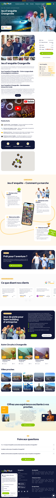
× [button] (16, 474)
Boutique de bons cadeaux (22, 473)
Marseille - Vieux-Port (41, 471)
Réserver (34, 335)
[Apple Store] (21, 484)
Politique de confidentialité (50, 497)
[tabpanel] (8, 144)
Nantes (33, 472)
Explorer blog (20, 475)
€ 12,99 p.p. (47, 53)
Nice (53, 471)
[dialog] (9, 485)
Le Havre (36, 481)
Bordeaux (46, 472)
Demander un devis (46, 335)
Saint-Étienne (41, 481)
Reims (33, 481)
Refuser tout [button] (13, 493)
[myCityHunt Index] (7, 4)
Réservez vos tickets (16, 265)
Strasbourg (37, 472)
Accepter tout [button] (5, 493)
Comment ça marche (19, 3)
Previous (26, 300)
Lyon (46, 471)
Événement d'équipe (40, 3)
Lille (49, 472)
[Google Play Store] (21, 487)
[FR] (53, 4)
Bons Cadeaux (29, 424)
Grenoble (49, 481)
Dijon (53, 481)
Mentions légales (42, 497)
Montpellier (42, 472)
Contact (19, 478)
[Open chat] (53, 495)
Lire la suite (18, 95)
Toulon (45, 481)
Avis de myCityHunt (21, 476)
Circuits (32, 3)
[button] (9, 495)
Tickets (19, 472)
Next (30, 300)
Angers (36, 482)
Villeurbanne (40, 482)
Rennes (52, 472)
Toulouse (49, 471)
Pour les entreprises (46, 57)
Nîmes (33, 482)
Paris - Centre (34, 471)
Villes (27, 3)
